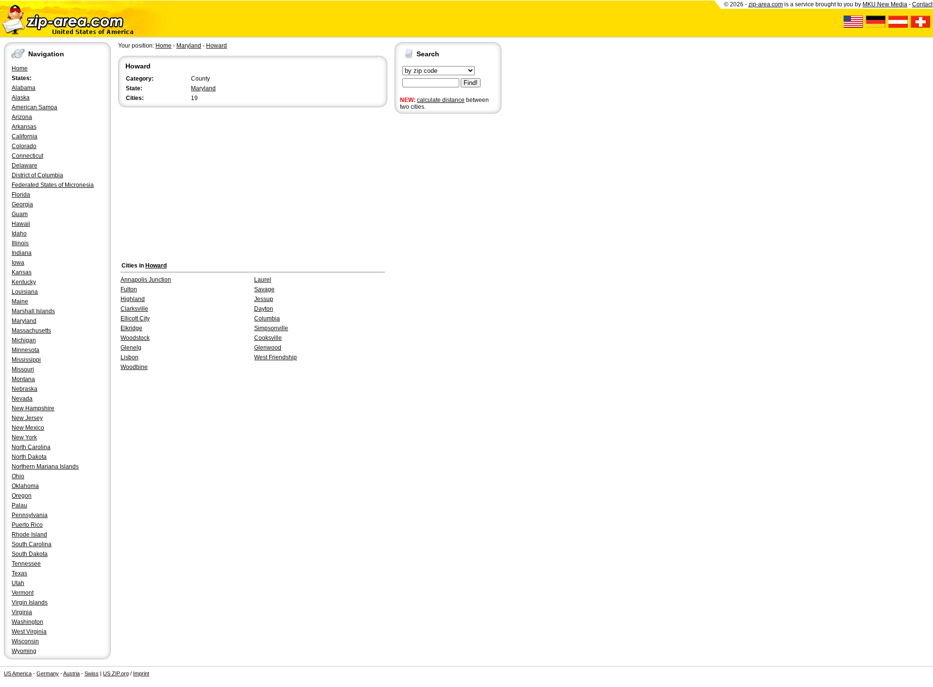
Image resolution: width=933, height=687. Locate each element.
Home (20, 68)
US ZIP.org (116, 673)
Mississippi (26, 359)
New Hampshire (33, 408)
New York (24, 437)
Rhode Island (29, 534)
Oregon (22, 495)
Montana (23, 379)
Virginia (22, 612)
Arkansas (24, 126)
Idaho (19, 233)
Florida (21, 194)
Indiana (22, 253)
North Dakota (29, 456)
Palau (19, 505)
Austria (71, 673)
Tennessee (26, 563)
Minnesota (25, 350)
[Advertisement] (433, 266)
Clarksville (134, 308)
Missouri (23, 369)
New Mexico (28, 427)
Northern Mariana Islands (45, 466)
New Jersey (27, 418)
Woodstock (135, 338)
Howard (216, 45)
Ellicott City (135, 318)
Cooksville (268, 338)
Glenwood (267, 347)
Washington (27, 622)
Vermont (23, 592)
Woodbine (134, 367)
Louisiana (25, 291)
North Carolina (31, 447)
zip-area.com (765, 4)
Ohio (18, 476)
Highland (133, 299)
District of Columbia (37, 175)
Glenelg (131, 347)
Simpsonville (271, 328)
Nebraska (24, 388)
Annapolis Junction (146, 279)
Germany (47, 673)
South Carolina (32, 544)
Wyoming (24, 651)
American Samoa (34, 107)
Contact (922, 4)
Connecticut (27, 155)
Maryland (24, 321)
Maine (20, 301)
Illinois (20, 243)
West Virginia (29, 631)
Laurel (262, 279)
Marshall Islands (33, 311)
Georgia (22, 204)
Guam (20, 214)
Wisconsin (25, 641)
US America (18, 673)
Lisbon (129, 357)
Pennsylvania (30, 515)
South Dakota (30, 554)
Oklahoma (25, 486)
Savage (264, 289)
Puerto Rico (27, 524)
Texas (19, 573)
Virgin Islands (30, 602)
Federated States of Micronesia (53, 185)
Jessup (263, 299)
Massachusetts (31, 330)
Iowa (18, 262)
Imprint (141, 673)
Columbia (267, 318)
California (24, 136)
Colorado (24, 146)
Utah (18, 583)
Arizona (22, 117)
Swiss (92, 673)
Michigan (24, 340)
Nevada (22, 398)
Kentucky (24, 282)
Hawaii (21, 223)
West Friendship (275, 357)
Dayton (263, 308)
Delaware (24, 165)
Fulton (129, 289)
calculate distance (441, 100)
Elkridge (131, 328)
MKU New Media (885, 4)
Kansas (22, 272)
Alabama (23, 87)
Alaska (21, 97)
